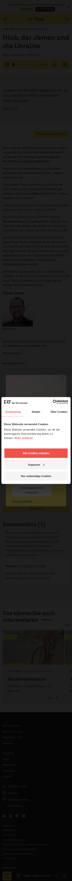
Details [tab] (36, 411)
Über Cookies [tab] (59, 411)
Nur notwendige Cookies (36, 476)
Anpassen (34, 464)
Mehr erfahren (24, 437)
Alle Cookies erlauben (36, 453)
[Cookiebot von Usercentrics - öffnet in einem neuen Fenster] (52, 402)
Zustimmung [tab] (13, 411)
